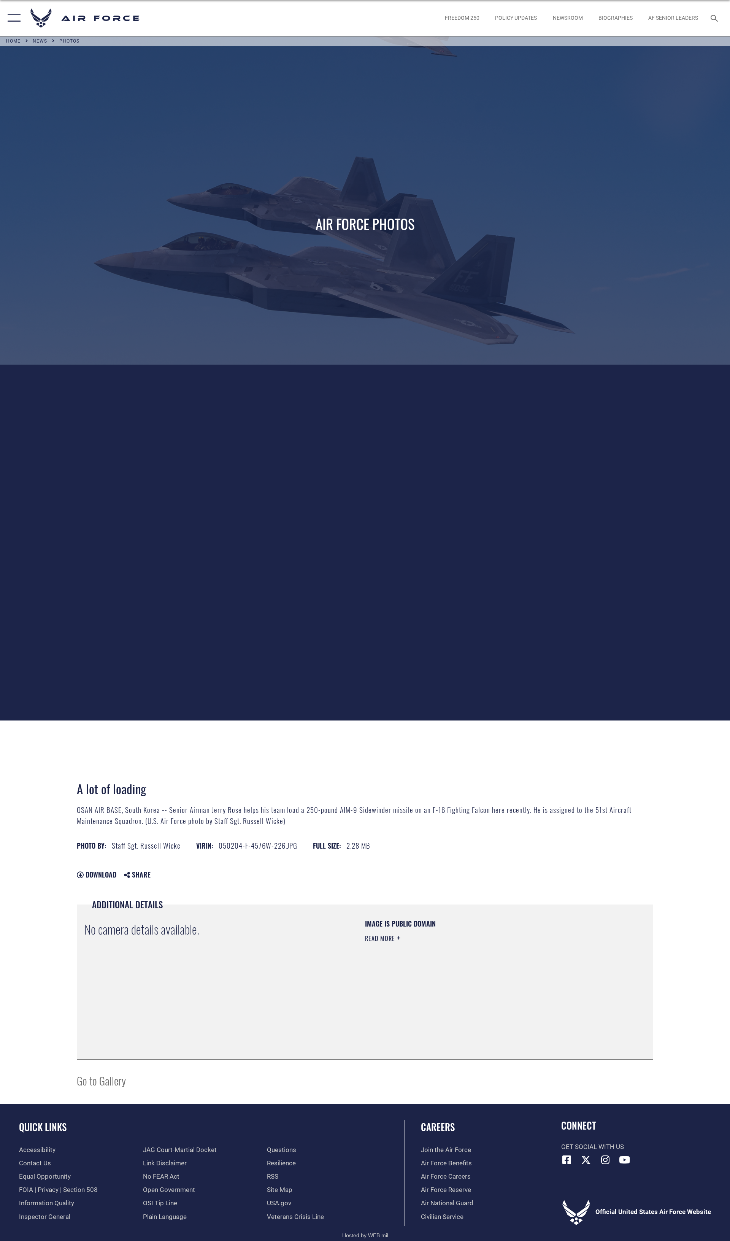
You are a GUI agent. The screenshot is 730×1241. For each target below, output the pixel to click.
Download (100, 874)
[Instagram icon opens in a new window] (605, 1159)
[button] (12, 18)
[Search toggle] (715, 18)
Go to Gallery (101, 1080)
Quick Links (43, 1127)
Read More (381, 938)
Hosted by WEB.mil (365, 1235)
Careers (438, 1127)
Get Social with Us (592, 1147)
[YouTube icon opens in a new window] (624, 1159)
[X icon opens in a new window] (586, 1159)
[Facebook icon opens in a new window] (567, 1159)
